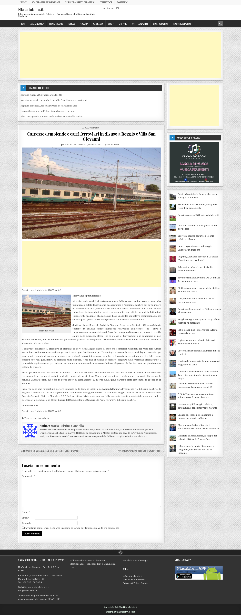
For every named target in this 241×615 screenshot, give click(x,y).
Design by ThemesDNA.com (120, 612)
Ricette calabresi (140, 23)
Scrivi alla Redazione (134, 579)
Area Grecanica (37, 23)
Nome (26, 512)
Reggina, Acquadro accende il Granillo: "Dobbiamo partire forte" (53, 100)
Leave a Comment (113, 144)
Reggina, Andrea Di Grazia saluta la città (41, 95)
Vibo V (111, 23)
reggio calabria (41, 418)
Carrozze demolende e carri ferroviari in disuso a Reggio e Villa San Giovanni (91, 136)
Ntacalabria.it (31, 9)
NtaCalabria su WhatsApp (46, 2)
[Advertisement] (118, 55)
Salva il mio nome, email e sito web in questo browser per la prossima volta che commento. (72, 528)
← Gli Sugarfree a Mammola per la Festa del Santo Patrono (49, 451)
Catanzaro (98, 23)
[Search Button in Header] (220, 23)
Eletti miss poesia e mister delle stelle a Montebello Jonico (51, 116)
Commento (28, 476)
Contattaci (106, 2)
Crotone (123, 23)
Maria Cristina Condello (74, 144)
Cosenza (84, 23)
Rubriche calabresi (182, 23)
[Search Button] (120, 552)
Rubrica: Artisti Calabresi (79, 2)
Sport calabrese (160, 23)
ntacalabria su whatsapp (135, 560)
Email (25, 518)
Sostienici (122, 2)
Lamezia (72, 23)
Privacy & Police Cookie (135, 583)
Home (23, 2)
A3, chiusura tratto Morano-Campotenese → (141, 451)
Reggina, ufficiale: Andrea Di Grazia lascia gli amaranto (48, 106)
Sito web (26, 523)
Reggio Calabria (56, 23)
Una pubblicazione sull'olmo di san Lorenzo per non (47, 111)
